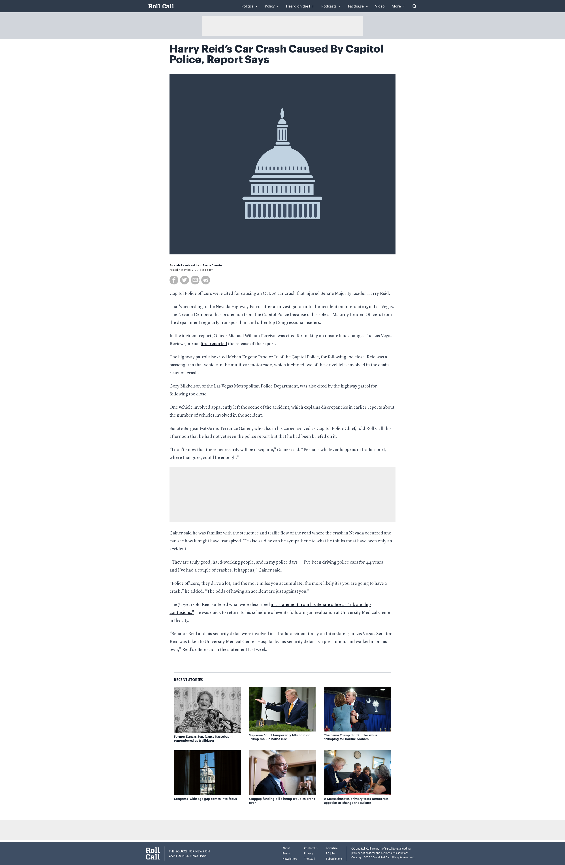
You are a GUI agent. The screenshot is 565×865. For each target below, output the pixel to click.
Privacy (308, 853)
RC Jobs (330, 853)
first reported (214, 344)
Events (286, 853)
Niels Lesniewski (185, 265)
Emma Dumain (212, 265)
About (286, 848)
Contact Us (311, 848)
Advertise (332, 848)
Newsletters (289, 859)
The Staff (309, 859)
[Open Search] (414, 6)
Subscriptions (334, 859)
